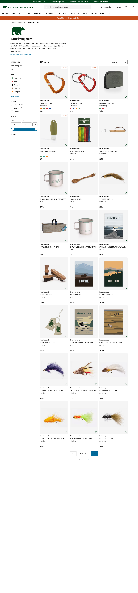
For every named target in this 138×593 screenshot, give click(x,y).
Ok (35, 124)
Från (12, 121)
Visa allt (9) (15, 96)
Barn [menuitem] (28, 13)
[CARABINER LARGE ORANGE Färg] (41, 108)
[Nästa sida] (94, 453)
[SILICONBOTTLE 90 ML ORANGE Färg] (46, 156)
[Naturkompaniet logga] (18, 7)
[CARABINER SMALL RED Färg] (71, 108)
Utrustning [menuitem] (37, 13)
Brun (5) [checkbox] (17, 88)
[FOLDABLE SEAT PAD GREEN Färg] (100, 108)
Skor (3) (14, 69)
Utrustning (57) (17, 66)
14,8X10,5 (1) (19, 111)
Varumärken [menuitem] (75, 13)
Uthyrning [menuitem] (93, 13)
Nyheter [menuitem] (5, 13)
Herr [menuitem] (20, 13)
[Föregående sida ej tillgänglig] (73, 453)
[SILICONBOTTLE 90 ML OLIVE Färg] (41, 156)
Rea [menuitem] (110, 13)
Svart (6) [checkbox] (17, 85)
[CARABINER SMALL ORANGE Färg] (76, 108)
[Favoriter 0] (127, 6)
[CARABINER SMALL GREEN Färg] (79, 108)
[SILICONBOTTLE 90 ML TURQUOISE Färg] (43, 156)
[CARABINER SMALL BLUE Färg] (73, 108)
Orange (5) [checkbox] (17, 92)
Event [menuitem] (85, 13)
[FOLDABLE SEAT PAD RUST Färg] (103, 108)
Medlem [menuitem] (102, 13)
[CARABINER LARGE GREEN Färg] (43, 108)
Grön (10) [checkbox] (17, 78)
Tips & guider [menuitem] (62, 13)
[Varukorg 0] (134, 6)
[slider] (12, 129)
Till (23, 121)
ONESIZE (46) (19, 105)
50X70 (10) (18, 108)
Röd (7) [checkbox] (16, 82)
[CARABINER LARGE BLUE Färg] (49, 108)
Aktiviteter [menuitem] (49, 13)
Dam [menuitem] (13, 13)
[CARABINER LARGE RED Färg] (46, 108)
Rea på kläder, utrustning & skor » (69, 18)
